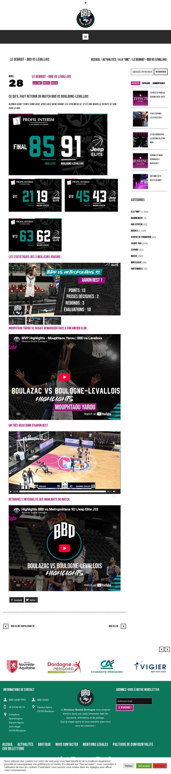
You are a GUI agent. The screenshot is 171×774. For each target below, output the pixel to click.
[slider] (62, 491)
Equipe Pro (136, 243)
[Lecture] (11, 491)
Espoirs (134, 249)
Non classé (136, 262)
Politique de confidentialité (133, 744)
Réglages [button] (129, 765)
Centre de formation (141, 237)
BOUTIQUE (44, 744)
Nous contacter (66, 744)
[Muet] (114, 491)
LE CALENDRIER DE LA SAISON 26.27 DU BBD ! (157, 138)
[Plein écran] (114, 495)
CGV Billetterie (13, 749)
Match (54, 83)
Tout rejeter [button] (160, 765)
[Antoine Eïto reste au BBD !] (140, 181)
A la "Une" (124, 60)
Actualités (109, 60)
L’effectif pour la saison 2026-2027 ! (157, 96)
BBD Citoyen (136, 224)
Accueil (95, 60)
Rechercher (161, 71)
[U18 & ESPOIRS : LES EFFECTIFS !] (140, 119)
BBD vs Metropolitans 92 (22, 626)
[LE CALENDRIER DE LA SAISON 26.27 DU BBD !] (140, 140)
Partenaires (137, 268)
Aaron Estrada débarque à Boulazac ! (156, 159)
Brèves (46, 83)
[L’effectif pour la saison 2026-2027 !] (140, 98)
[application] (65, 462)
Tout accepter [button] (144, 765)
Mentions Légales (95, 744)
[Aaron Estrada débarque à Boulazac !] (140, 160)
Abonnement (137, 218)
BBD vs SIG (113, 626)
